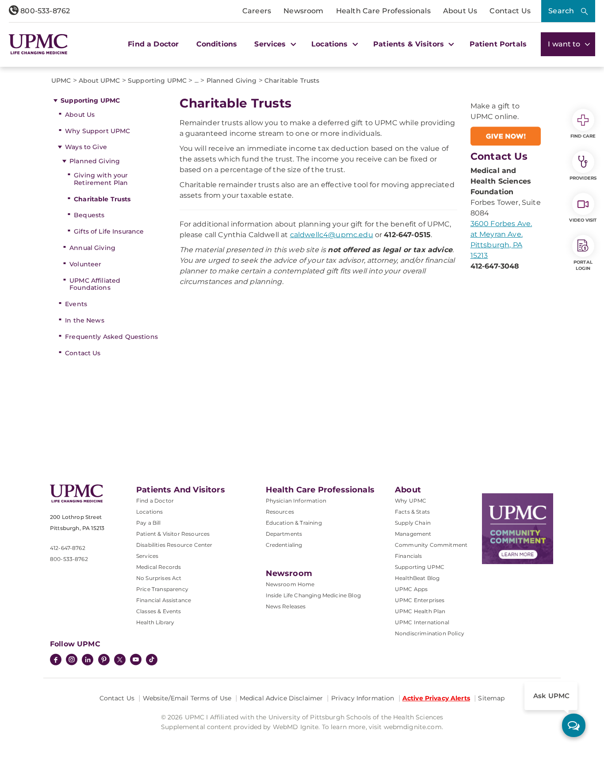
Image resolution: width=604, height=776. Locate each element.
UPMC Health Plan (420, 611)
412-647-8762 (67, 548)
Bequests (89, 215)
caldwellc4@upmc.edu (331, 234)
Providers (583, 178)
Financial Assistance (163, 600)
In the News (84, 320)
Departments (284, 533)
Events (76, 304)
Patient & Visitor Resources (173, 533)
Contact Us (510, 11)
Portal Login (583, 265)
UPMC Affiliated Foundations (94, 284)
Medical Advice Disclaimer (281, 698)
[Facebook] (55, 660)
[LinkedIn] (87, 660)
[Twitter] (120, 659)
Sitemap (491, 698)
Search (561, 11)
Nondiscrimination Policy (429, 633)
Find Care (583, 136)
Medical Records (158, 567)
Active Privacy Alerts (436, 698)
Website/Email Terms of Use (187, 698)
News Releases (286, 606)
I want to (565, 44)
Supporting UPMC (90, 100)
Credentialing (284, 545)
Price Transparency (162, 589)
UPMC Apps (411, 589)
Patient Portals (498, 44)
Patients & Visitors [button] (409, 44)
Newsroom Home (290, 584)
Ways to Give (86, 147)
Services (147, 556)
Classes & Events (158, 611)
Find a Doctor (153, 44)
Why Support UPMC (97, 131)
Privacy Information (362, 698)
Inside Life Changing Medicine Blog (313, 595)
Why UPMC (410, 500)
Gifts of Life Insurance (109, 231)
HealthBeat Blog (417, 578)
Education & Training (294, 522)
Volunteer (85, 264)
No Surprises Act (159, 578)
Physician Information (296, 500)
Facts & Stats (412, 511)
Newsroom (303, 11)
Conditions (216, 44)
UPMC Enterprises (420, 600)
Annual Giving (92, 248)
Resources (280, 511)
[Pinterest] (104, 660)
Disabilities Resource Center (174, 545)
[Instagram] (71, 660)
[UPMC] (38, 44)
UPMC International (422, 622)
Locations (149, 511)
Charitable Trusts (102, 199)
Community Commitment (431, 545)
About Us (460, 11)
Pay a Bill (148, 522)
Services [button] (271, 44)
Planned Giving (94, 161)
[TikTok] (151, 659)
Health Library (155, 622)
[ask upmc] (573, 725)
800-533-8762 (44, 11)
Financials (408, 556)
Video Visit (582, 220)
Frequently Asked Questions (111, 337)
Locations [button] (330, 44)
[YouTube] (135, 660)
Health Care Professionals (383, 11)
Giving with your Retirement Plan (101, 179)
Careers (256, 11)
